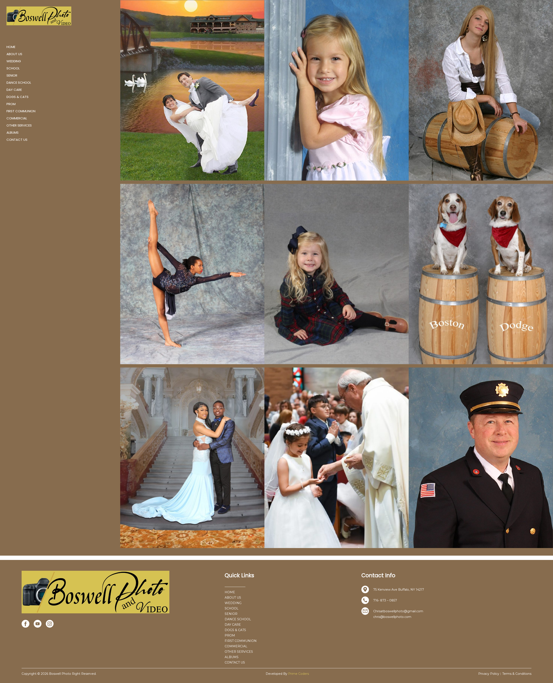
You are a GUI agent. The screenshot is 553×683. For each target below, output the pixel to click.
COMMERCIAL (16, 118)
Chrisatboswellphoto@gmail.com (398, 611)
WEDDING (13, 61)
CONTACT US (16, 139)
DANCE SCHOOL (18, 82)
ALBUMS (12, 132)
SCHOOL (13, 68)
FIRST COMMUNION (20, 111)
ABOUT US (14, 54)
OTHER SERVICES (19, 125)
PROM (11, 104)
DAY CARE (14, 89)
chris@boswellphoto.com (392, 617)
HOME (10, 47)
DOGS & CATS (17, 97)
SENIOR (11, 75)
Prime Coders (298, 674)
